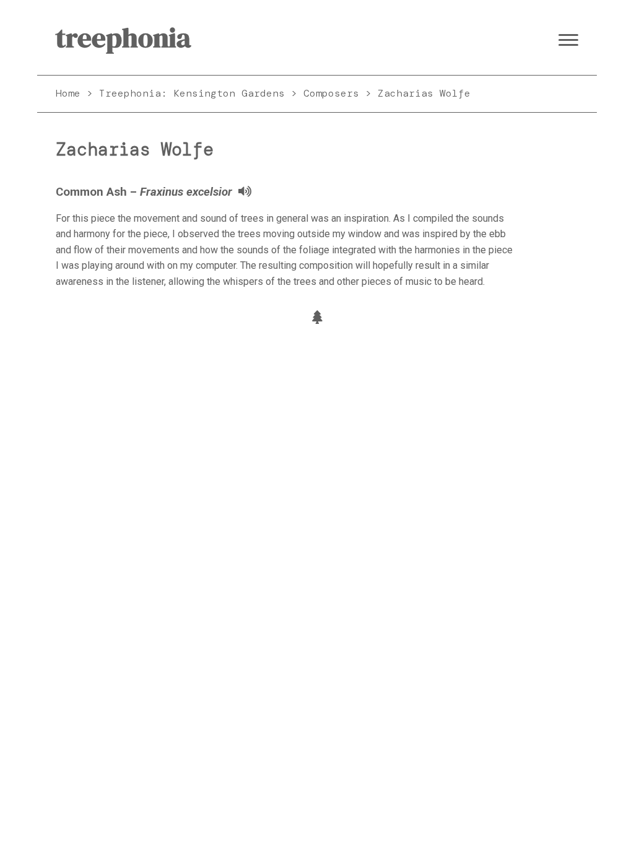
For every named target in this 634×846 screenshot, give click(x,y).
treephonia (123, 37)
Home (68, 93)
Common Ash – (144, 192)
